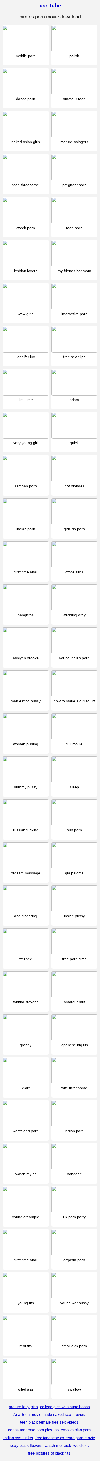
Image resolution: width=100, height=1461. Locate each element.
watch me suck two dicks (67, 1445)
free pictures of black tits (49, 1453)
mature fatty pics (23, 1406)
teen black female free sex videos (49, 1422)
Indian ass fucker (18, 1437)
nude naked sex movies (64, 1414)
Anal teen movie (27, 1414)
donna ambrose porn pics (30, 1430)
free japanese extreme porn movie (65, 1437)
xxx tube (50, 6)
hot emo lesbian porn (72, 1430)
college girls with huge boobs (65, 1406)
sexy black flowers (26, 1445)
